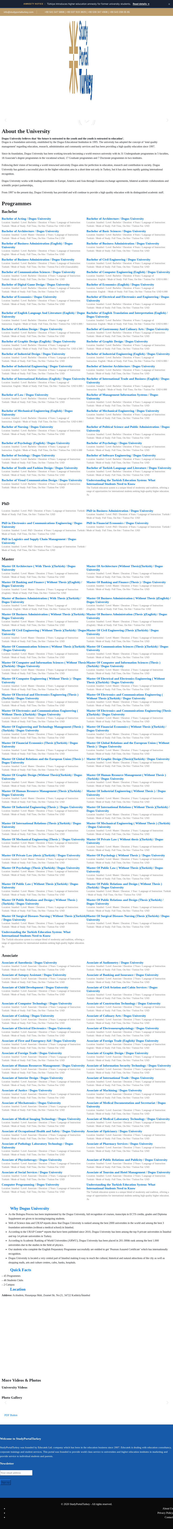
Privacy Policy (165, 1512)
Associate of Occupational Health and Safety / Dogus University (43, 1131)
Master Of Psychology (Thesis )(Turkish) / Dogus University (41, 868)
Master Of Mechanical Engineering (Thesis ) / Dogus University (43, 839)
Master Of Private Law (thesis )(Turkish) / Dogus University (41, 855)
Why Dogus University (29, 1208)
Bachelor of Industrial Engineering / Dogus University (37, 366)
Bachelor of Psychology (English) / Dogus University (36, 443)
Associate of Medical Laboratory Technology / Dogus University (128, 1119)
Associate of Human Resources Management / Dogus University (43, 1065)
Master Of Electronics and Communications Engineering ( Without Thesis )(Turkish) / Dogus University (124, 696)
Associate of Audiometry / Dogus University (114, 962)
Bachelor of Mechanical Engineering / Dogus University (122, 410)
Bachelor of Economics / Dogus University (29, 297)
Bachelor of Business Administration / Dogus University (122, 243)
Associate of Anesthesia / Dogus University (29, 962)
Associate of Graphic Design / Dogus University (117, 1053)
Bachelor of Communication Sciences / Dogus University (38, 272)
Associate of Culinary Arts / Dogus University (116, 1015)
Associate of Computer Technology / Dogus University (37, 1003)
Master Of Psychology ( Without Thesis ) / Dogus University (125, 855)
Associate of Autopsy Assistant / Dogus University (34, 975)
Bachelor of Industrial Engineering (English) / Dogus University (128, 354)
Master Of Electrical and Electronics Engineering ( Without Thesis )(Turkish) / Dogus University (125, 680)
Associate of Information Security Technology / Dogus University (128, 1065)
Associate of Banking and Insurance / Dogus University (122, 975)
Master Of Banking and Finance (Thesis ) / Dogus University (126, 582)
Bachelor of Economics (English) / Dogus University (120, 284)
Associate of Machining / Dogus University (114, 1090)
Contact (169, 1517)
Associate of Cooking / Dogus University (28, 1015)
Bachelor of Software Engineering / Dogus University (121, 455)
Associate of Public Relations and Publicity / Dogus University (126, 1159)
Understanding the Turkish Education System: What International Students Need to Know (120, 482)
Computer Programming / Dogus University (30, 1184)
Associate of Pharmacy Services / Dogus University (119, 1143)
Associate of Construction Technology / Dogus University (123, 1003)
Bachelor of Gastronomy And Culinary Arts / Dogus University (127, 329)
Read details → (141, 3)
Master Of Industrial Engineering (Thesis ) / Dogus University (42, 807)
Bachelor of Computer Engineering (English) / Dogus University (128, 272)
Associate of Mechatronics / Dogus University (31, 1103)
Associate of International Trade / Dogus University (120, 1078)
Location (18, 1289)
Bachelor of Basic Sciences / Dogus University (116, 231)
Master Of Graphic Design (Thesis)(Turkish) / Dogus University (128, 759)
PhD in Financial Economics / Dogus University (117, 523)
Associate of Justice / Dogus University (27, 1090)
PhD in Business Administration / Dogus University (119, 510)
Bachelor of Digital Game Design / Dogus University (36, 284)
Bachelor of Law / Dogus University (25, 394)
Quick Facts (20, 1270)
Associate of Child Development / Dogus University (35, 987)
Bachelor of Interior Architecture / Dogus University (120, 366)
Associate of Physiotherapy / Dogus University (32, 1159)
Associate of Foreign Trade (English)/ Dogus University (122, 1040)
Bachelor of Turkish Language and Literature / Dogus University (128, 468)
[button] (5, 120)
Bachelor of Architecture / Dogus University (115, 218)
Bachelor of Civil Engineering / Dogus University (118, 259)
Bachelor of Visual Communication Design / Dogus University (42, 480)
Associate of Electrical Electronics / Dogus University (36, 1028)
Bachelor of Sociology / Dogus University (28, 455)
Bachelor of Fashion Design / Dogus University (32, 329)
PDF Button (10, 1415)
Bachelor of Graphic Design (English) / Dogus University (39, 341)
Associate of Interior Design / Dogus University (32, 1078)
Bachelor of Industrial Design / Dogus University (33, 354)
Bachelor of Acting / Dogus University (26, 218)
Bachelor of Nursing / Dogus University (27, 427)
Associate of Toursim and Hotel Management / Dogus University (128, 1172)
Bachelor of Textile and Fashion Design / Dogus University (40, 468)
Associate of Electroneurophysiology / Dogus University (122, 1028)
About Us (168, 1508)
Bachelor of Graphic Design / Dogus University (117, 341)
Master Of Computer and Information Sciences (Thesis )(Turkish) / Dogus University (123, 664)
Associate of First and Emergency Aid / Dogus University (39, 1040)
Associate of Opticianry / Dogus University (114, 1131)
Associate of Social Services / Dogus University (32, 1172)
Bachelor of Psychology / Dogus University (114, 443)
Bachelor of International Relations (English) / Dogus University (43, 378)
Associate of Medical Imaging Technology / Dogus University (41, 1119)
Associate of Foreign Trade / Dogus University (32, 1053)
